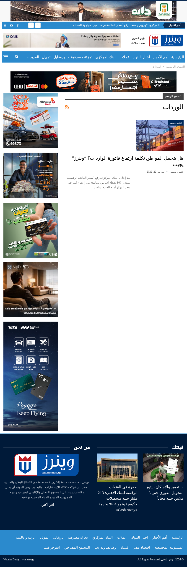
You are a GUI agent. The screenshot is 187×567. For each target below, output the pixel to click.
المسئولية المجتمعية (169, 547)
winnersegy (28, 559)
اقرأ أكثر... (47, 505)
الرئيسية (177, 57)
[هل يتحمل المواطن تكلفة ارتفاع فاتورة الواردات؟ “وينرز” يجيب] (160, 135)
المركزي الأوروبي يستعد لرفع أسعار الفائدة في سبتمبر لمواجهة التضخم (116, 25)
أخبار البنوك (141, 57)
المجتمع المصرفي (77, 547)
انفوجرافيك (52, 547)
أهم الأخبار (160, 57)
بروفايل (59, 57)
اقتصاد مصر (176, 122)
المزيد (34, 57)
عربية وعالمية (26, 537)
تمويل (46, 57)
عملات (124, 57)
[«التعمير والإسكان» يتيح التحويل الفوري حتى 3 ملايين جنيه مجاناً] (163, 468)
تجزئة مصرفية (81, 57)
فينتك (124, 547)
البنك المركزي (106, 57)
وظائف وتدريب (105, 547)
